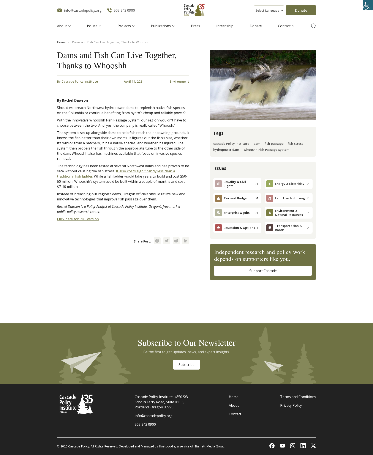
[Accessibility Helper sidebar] (368, 5)
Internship (224, 26)
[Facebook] (157, 241)
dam (256, 143)
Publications (161, 26)
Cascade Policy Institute (80, 81)
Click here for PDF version (78, 219)
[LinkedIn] (185, 241)
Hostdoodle (167, 446)
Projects (124, 26)
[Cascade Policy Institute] (194, 10)
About (62, 26)
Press (195, 26)
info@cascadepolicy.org (153, 415)
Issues (92, 26)
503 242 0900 (145, 424)
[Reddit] (176, 241)
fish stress (295, 143)
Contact (284, 26)
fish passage (274, 143)
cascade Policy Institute (231, 143)
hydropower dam (226, 149)
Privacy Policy (291, 405)
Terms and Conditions (298, 396)
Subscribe (186, 364)
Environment (179, 81)
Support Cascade (263, 270)
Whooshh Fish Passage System (266, 149)
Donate (301, 10)
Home (61, 42)
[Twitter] (166, 241)
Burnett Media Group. (210, 446)
